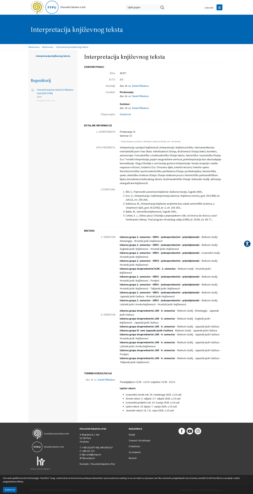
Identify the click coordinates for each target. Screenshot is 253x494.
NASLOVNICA (135, 428)
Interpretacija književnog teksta (72, 47)
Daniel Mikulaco (140, 86)
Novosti (133, 458)
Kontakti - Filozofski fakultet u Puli (97, 464)
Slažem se (10, 489)
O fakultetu (134, 446)
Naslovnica (33, 47)
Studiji (132, 434)
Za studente (135, 452)
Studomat (125, 114)
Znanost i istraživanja (139, 440)
